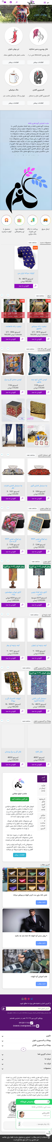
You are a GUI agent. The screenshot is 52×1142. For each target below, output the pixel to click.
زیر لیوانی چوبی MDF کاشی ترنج (13, 540)
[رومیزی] (38, 435)
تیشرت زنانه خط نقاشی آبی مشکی (39, 327)
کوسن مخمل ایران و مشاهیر (39, 380)
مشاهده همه (33, 242)
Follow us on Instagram (25, 999)
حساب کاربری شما (44, 1054)
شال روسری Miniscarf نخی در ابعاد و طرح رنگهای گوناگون (30, 55)
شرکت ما (48, 1063)
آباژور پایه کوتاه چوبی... (13, 592)
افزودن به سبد (24, 286)
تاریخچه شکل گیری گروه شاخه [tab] (42, 804)
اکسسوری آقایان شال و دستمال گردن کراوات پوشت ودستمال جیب (28, 96)
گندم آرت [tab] (43, 779)
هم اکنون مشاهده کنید (19, 799)
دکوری (48, 1035)
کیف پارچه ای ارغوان (39, 645)
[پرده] (13, 435)
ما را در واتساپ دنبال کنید (22, 999)
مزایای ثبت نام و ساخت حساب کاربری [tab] (42, 822)
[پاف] (13, 409)
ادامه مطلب (41, 902)
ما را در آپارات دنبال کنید (28, 999)
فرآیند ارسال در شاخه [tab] (42, 788)
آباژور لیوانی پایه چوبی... (39, 592)
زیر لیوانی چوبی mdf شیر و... (39, 540)
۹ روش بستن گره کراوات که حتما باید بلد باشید (31, 935)
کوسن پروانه (13, 379)
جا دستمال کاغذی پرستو (39, 485)
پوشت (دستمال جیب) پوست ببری (13, 699)
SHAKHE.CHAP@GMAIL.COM (26, 1026)
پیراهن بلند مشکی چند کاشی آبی (13, 752)
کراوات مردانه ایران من (26, 273)
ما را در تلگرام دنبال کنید (31, 999)
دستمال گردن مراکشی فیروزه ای (39, 699)
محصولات (47, 1068)
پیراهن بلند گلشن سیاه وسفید (39, 752)
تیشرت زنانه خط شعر (13, 326)
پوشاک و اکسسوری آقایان (41, 1045)
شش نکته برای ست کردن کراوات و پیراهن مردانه (30, 895)
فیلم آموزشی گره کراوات (39, 976)
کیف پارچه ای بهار (13, 645)
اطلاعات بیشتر (38, 62)
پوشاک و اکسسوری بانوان (41, 1040)
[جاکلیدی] (38, 409)
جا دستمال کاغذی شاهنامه (13, 486)
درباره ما (48, 1059)
